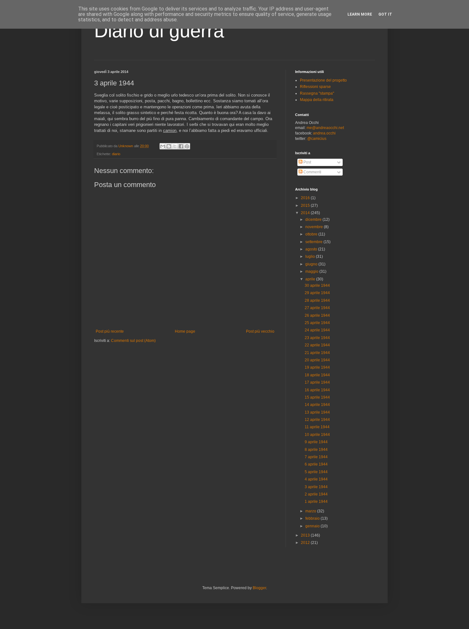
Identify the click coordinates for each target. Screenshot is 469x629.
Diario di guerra (159, 30)
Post (306, 162)
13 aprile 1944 (317, 412)
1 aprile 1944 (316, 501)
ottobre (311, 234)
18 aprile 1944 (317, 375)
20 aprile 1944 (317, 360)
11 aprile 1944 (317, 427)
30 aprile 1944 (317, 285)
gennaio (313, 526)
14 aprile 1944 (317, 404)
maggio (312, 271)
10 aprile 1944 (317, 434)
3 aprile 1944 (316, 487)
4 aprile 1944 (316, 479)
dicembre (314, 219)
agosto (311, 249)
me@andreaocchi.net (325, 128)
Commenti (311, 172)
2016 (306, 198)
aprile (310, 279)
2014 (306, 213)
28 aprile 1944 (317, 300)
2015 (306, 205)
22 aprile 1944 (317, 345)
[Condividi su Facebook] (181, 146)
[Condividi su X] (175, 146)
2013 (306, 535)
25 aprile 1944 (317, 323)
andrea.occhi (324, 133)
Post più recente (110, 331)
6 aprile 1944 (316, 464)
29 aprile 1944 (317, 293)
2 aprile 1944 (316, 494)
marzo (311, 511)
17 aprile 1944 (317, 382)
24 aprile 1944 (317, 330)
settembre (314, 242)
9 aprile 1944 (316, 442)
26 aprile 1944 (317, 315)
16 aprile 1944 (317, 390)
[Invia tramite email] (163, 146)
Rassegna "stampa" (317, 93)
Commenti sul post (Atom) (133, 340)
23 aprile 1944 (317, 338)
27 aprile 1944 (317, 308)
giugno (311, 264)
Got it (385, 14)
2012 (306, 542)
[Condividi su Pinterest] (187, 146)
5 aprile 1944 (316, 472)
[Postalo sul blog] (169, 146)
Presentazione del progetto (323, 80)
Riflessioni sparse (315, 86)
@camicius (316, 138)
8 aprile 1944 (316, 449)
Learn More (359, 14)
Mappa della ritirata (316, 100)
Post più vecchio (260, 331)
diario (116, 154)
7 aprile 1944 (316, 457)
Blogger (259, 588)
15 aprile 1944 (317, 397)
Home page (185, 331)
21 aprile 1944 (317, 353)
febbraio (313, 518)
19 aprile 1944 (317, 367)
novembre (314, 227)
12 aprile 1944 (317, 419)
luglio (310, 256)
